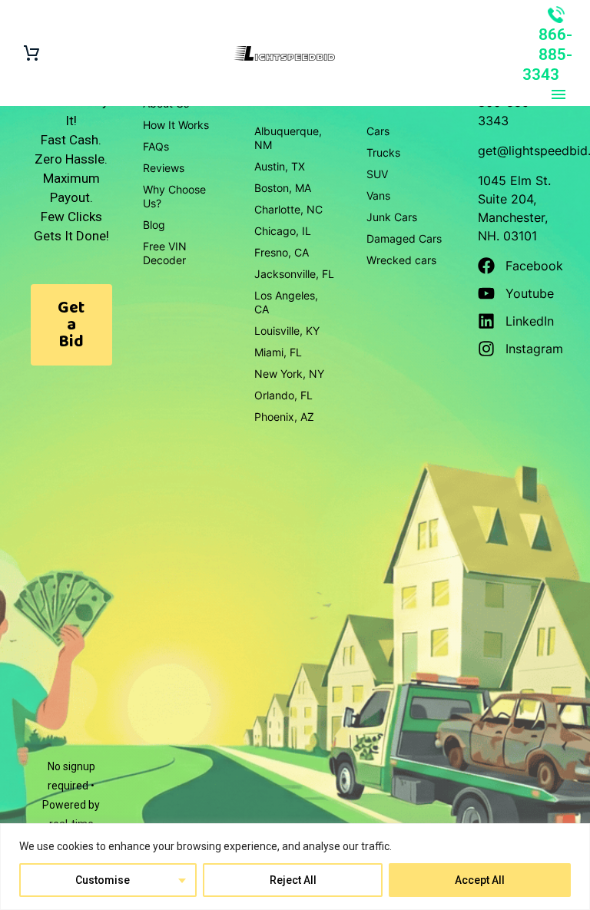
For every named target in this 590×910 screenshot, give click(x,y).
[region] (295, 866)
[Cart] (31, 53)
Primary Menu (558, 94)
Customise (102, 880)
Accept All (480, 880)
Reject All (293, 880)
